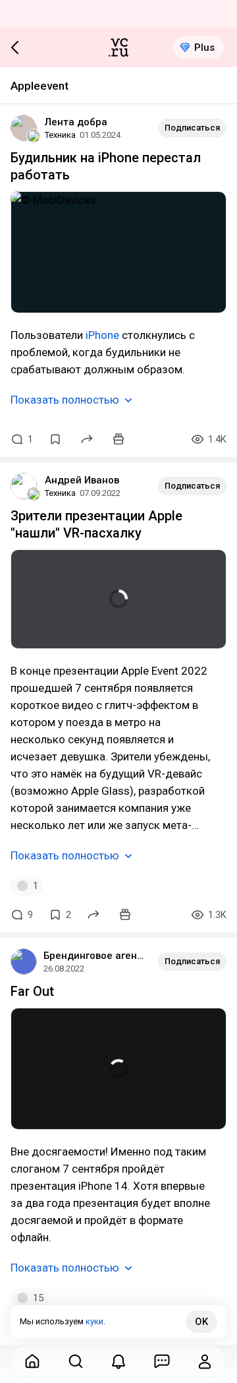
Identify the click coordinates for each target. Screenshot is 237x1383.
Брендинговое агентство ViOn (95, 956)
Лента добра (76, 122)
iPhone (102, 335)
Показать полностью (65, 399)
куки (94, 1321)
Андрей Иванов (82, 480)
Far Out (32, 991)
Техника (60, 135)
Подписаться (192, 128)
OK (201, 1322)
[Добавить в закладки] (55, 439)
